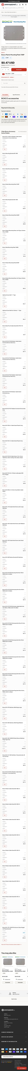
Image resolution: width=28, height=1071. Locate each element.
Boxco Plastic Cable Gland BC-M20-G (11, 865)
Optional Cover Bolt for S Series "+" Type (12, 310)
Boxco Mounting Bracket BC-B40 (10, 199)
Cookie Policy (17, 1066)
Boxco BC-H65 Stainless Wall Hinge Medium (13, 722)
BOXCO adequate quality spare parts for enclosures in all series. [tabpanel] (13, 100)
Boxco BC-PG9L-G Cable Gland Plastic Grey (13, 425)
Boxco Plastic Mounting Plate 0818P (11, 262)
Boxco (3, 52)
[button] (22, 4)
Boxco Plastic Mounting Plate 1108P (11, 12)
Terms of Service (18, 1060)
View (5, 149)
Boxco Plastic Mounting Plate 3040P (11, 215)
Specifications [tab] (16, 94)
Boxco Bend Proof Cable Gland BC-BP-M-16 (13, 325)
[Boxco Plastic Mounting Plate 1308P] (7, 961)
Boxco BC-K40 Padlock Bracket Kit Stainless (13, 557)
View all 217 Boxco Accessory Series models (10, 944)
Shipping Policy (18, 1061)
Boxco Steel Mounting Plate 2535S (10, 168)
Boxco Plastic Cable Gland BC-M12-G (11, 896)
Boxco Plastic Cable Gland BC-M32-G (11, 835)
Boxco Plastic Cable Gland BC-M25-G (11, 850)
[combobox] (14, 7)
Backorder (19, 69)
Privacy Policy (23, 1064)
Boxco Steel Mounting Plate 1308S (10, 247)
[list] (14, 32)
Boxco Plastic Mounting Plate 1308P (7, 970)
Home (2, 12)
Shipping (3, 65)
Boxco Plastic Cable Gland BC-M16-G (11, 881)
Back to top (14, 999)
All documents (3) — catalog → (7, 77)
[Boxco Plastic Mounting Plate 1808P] (20, 961)
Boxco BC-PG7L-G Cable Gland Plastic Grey (13, 440)
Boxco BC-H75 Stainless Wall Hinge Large (12, 707)
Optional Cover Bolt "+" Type (9, 295)
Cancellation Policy (18, 1063)
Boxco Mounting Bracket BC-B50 (10, 153)
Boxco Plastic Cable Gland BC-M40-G (11, 819)
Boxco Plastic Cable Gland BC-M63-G (11, 788)
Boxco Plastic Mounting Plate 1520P (11, 184)
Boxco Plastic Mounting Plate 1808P (20, 970)
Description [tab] (5, 94)
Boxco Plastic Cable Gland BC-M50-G (11, 804)
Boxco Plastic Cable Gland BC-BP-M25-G (12, 912)
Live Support (23, 1068)
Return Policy (17, 1064)
